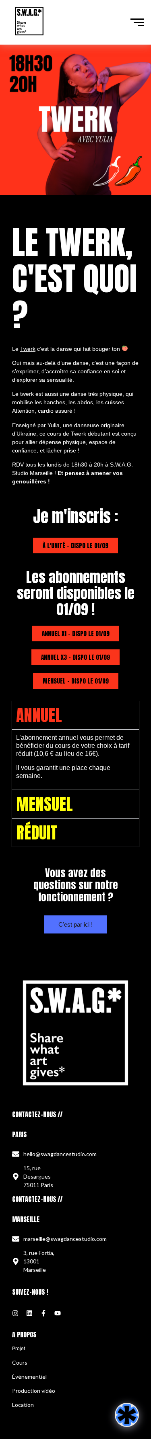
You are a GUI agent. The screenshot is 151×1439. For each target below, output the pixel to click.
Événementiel (29, 1376)
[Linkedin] (29, 1313)
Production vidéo (33, 1390)
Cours (19, 1362)
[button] (75, 545)
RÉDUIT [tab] (36, 833)
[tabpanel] (76, 759)
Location (23, 1404)
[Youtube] (57, 1313)
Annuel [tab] (39, 715)
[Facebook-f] (43, 1313)
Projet (18, 1348)
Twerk (27, 349)
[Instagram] (15, 1313)
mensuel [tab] (44, 804)
